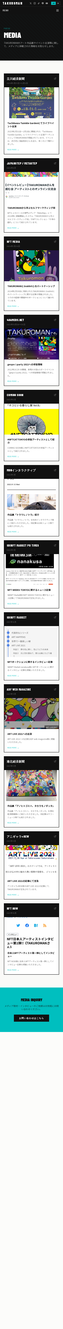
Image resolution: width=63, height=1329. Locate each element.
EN (58, 3)
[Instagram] (35, 3)
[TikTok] (39, 3)
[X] (31, 3)
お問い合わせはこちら (31, 1018)
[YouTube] (47, 3)
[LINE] (43, 3)
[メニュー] (57, 10)
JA (53, 3)
